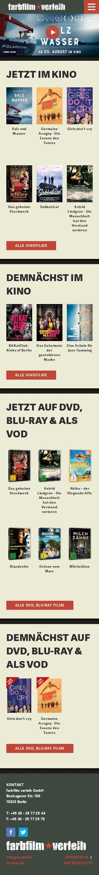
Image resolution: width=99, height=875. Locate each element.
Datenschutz (78, 863)
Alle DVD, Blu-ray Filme (40, 605)
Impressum (76, 857)
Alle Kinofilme (31, 245)
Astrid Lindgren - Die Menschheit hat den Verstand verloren (80, 218)
